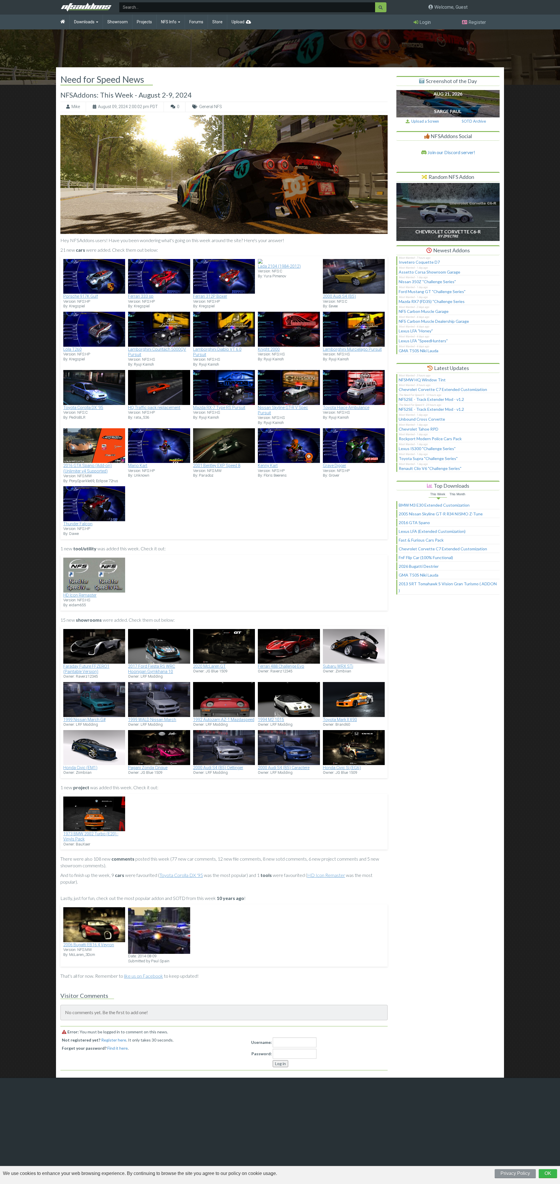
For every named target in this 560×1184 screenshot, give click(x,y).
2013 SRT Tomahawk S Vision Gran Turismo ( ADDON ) (448, 587)
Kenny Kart (268, 465)
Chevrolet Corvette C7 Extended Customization (443, 389)
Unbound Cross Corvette (422, 419)
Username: (261, 1042)
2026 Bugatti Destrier (419, 566)
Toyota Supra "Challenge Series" (428, 458)
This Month (457, 494)
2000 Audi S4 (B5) (339, 296)
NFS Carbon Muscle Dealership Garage (434, 321)
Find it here (117, 1048)
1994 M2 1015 (271, 719)
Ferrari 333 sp (140, 296)
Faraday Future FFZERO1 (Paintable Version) (86, 669)
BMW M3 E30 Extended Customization (434, 505)
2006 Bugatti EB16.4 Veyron (88, 944)
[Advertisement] (448, 647)
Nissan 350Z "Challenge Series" (427, 281)
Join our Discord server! (451, 152)
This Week (437, 494)
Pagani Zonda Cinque (147, 767)
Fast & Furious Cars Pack (421, 540)
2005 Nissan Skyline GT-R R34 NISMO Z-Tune (441, 513)
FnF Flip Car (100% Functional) (426, 557)
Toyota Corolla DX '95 (83, 407)
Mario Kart (137, 465)
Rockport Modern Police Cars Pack (430, 438)
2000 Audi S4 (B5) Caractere (283, 767)
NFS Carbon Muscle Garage (424, 311)
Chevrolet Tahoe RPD (418, 429)
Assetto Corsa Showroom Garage (429, 271)
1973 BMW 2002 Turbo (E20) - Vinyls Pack (90, 836)
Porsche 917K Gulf (80, 296)
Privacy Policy (515, 1173)
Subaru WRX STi (338, 666)
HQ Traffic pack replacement (154, 407)
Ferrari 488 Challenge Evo (281, 666)
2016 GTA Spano (414, 522)
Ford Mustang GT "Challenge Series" (432, 291)
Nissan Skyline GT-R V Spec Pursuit (283, 410)
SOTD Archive (474, 121)
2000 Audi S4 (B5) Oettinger (218, 767)
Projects (144, 22)
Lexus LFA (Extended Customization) (432, 531)
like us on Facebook (143, 976)
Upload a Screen (424, 121)
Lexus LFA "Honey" (416, 330)
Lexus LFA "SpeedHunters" (423, 340)
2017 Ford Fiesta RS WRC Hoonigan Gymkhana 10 (151, 669)
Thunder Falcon (77, 523)
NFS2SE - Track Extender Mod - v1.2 (431, 399)
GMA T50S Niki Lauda (418, 350)
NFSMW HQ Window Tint (422, 379)
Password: (261, 1053)
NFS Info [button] (169, 22)
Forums (196, 22)
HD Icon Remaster (80, 595)
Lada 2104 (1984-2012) (279, 266)
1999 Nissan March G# (84, 719)
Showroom (117, 22)
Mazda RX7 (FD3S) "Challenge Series (432, 301)
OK (548, 1173)
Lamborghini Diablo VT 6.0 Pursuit (217, 352)
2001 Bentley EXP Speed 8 (216, 465)
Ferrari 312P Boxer (210, 296)
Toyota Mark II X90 (340, 719)
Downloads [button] (84, 22)
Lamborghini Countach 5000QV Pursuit (157, 352)
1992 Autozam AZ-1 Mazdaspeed (223, 719)
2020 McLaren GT (209, 666)
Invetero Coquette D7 (419, 262)
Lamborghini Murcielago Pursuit (352, 349)
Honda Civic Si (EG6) (342, 767)
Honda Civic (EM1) (80, 767)
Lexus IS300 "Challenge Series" (427, 448)
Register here (113, 1039)
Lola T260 (72, 349)
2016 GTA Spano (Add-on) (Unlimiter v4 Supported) (87, 468)
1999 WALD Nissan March (152, 719)
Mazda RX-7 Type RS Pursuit (219, 407)
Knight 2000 (269, 349)
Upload (238, 22)
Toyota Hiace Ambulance (346, 407)
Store (217, 22)
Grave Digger (334, 465)
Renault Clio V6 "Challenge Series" (430, 468)
